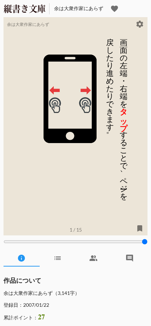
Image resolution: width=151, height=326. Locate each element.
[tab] (22, 258)
